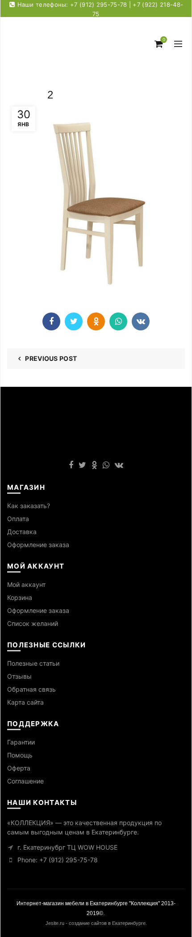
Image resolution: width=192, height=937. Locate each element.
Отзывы (19, 676)
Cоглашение (25, 781)
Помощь (20, 755)
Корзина (19, 597)
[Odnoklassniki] (96, 321)
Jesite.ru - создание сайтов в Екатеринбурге (96, 923)
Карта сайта (25, 702)
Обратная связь (31, 689)
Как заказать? (28, 505)
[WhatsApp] (118, 321)
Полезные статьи (33, 663)
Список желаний (32, 623)
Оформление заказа (38, 544)
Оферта (18, 768)
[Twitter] (74, 321)
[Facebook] (51, 321)
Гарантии (21, 742)
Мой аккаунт (26, 584)
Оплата (18, 518)
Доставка (22, 531)
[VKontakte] (141, 321)
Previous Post (51, 358)
